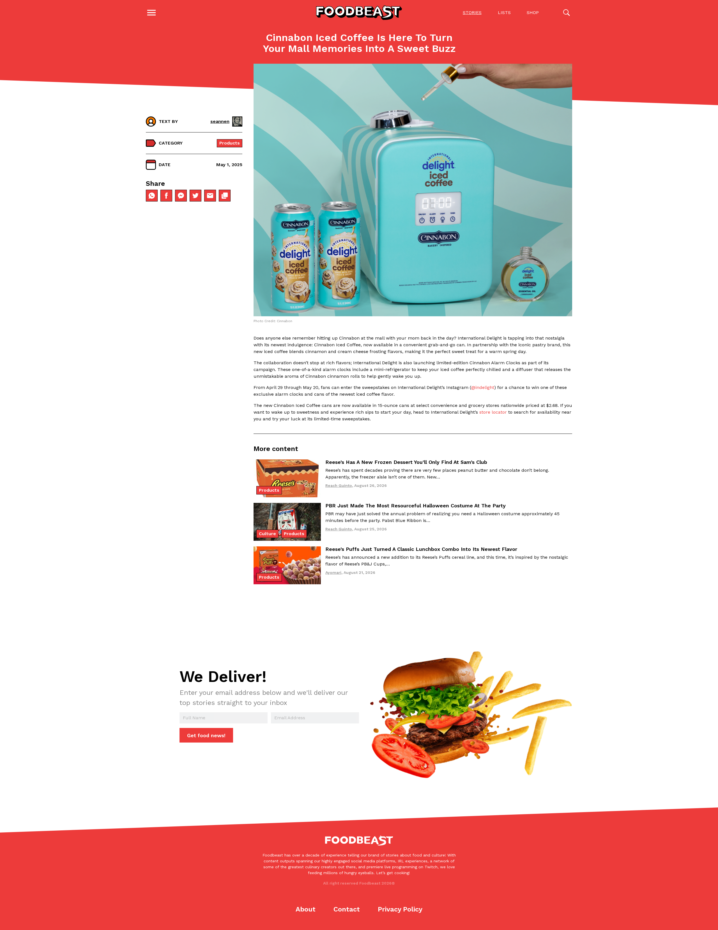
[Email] (210, 195)
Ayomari (333, 572)
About (306, 909)
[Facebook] (166, 195)
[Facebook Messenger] (181, 195)
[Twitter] (195, 195)
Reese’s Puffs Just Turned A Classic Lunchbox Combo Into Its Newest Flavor (421, 549)
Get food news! (206, 735)
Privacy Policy (400, 909)
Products (229, 143)
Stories (472, 12)
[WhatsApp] (152, 195)
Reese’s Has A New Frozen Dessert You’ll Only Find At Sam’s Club (406, 462)
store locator (493, 412)
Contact (346, 909)
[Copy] (225, 195)
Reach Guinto (338, 485)
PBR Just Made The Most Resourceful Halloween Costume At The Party (415, 505)
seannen (219, 121)
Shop (533, 12)
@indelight (482, 387)
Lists (504, 12)
